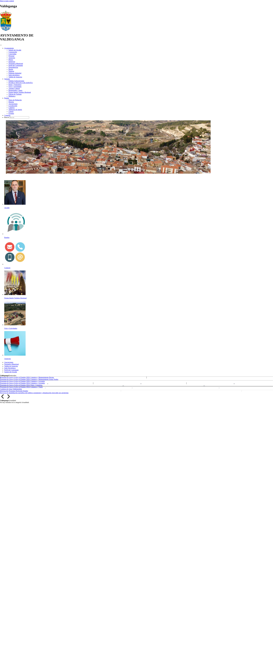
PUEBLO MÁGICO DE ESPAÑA (21, 83)
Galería (11, 111)
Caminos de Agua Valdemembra (11, 389)
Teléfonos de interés (15, 110)
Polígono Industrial (15, 73)
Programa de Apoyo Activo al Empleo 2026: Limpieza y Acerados (22, 381)
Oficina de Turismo (15, 94)
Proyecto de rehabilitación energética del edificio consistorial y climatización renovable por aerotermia (34, 393)
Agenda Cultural (14, 88)
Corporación (13, 52)
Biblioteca (12, 96)
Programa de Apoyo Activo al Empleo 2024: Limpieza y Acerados (22, 383)
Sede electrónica (14, 75)
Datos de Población (15, 100)
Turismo (7, 79)
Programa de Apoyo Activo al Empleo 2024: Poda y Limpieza (21, 385)
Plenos (11, 60)
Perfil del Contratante (16, 65)
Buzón (11, 69)
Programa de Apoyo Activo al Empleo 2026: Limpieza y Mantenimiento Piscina (27, 377)
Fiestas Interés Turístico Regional (20, 92)
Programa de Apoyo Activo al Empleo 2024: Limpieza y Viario (21, 387)
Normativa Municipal (16, 63)
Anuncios (12, 58)
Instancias (12, 62)
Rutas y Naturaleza (15, 85)
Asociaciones (13, 104)
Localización (13, 106)
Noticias (11, 71)
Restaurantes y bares (15, 90)
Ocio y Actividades (15, 86)
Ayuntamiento (9, 48)
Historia (11, 102)
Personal (11, 56)
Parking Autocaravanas (16, 81)
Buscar (6, 117)
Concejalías (12, 54)
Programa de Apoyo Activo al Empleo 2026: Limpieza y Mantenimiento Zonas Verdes (29, 379)
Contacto (7, 115)
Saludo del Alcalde (15, 50)
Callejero (12, 108)
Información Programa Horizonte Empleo (14, 391)
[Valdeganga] (6, 30)
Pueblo (6, 98)
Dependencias (13, 67)
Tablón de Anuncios (15, 77)
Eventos (11, 113)
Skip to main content (7, 1)
